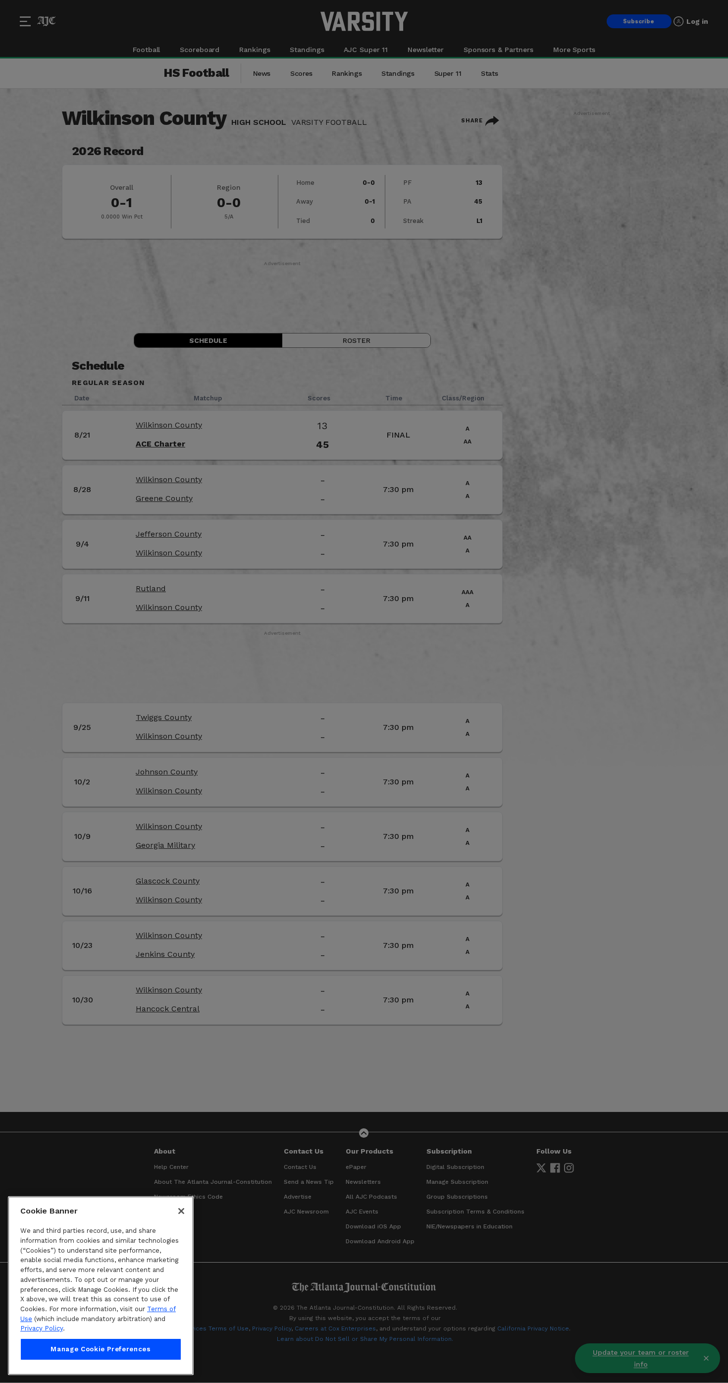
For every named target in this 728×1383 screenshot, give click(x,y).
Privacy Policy (41, 1328)
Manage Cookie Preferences (101, 1349)
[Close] (181, 1211)
